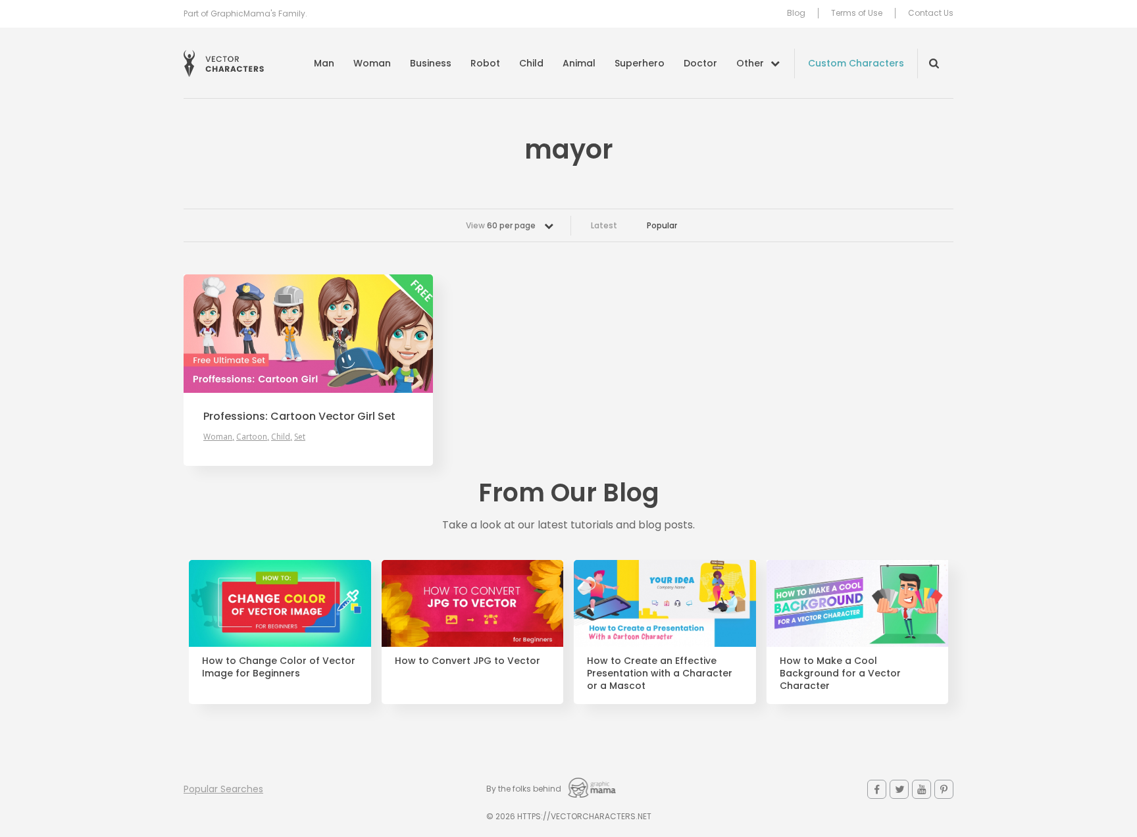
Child (531, 63)
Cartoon (251, 436)
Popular (662, 225)
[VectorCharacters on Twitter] (899, 789)
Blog (796, 13)
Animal (579, 63)
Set (299, 436)
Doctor (700, 63)
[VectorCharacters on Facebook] (876, 789)
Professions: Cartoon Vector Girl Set (299, 416)
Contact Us (930, 13)
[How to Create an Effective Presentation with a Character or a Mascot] (665, 603)
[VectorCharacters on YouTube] (921, 789)
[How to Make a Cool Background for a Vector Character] (858, 603)
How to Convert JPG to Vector (467, 661)
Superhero (640, 63)
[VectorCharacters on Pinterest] (943, 789)
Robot (485, 63)
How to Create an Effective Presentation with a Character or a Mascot (659, 673)
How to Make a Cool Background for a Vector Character (840, 673)
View (501, 225)
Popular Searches (223, 789)
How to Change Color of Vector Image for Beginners (278, 667)
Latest (604, 225)
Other (750, 63)
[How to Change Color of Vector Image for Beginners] (280, 603)
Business (430, 63)
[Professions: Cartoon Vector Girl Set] (308, 333)
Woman (372, 63)
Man (324, 63)
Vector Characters (224, 63)
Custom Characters (856, 63)
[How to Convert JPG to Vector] (473, 603)
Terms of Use (856, 13)
